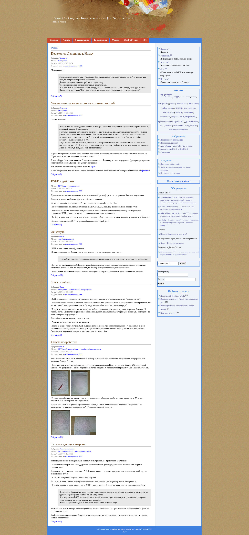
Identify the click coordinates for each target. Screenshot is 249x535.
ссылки (172, 129)
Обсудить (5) (56, 96)
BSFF (60, 61)
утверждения (86, 289)
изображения (68, 349)
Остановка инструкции (170, 173)
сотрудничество (190, 125)
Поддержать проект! (169, 143)
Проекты (164, 79)
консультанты (189, 108)
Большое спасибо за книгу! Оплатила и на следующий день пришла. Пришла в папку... (179, 222)
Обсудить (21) (57, 437)
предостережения (165, 122)
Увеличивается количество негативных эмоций (83, 103)
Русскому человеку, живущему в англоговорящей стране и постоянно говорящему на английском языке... (179, 200)
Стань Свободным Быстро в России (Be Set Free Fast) (93, 18)
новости (178, 112)
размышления (74, 186)
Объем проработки (64, 342)
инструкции (193, 103)
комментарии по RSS (73, 66)
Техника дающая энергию (68, 444)
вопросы (163, 103)
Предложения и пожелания (171, 140)
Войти (161, 283)
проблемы (85, 349)
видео (193, 97)
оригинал (145, 170)
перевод (190, 116)
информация (68, 451)
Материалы (64, 449)
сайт (161, 125)
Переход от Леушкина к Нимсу (72, 53)
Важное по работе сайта (170, 164)
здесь (93, 167)
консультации (168, 112)
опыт (65, 61)
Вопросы (63, 58)
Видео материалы (167, 313)
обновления (188, 112)
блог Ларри (185, 97)
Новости (164, 62)
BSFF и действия (62, 181)
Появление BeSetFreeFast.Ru (172, 296)
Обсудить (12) (57, 275)
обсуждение (165, 117)
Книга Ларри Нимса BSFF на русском (176, 146)
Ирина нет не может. (172, 243)
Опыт (61, 236)
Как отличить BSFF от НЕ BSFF (174, 149)
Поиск (182, 264)
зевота (172, 103)
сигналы (168, 125)
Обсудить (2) (56, 174)
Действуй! (58, 232)
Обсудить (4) (56, 521)
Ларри (176, 97)
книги (178, 107)
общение (174, 117)
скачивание (178, 125)
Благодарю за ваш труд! (173, 234)
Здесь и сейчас (61, 282)
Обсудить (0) (56, 225)
